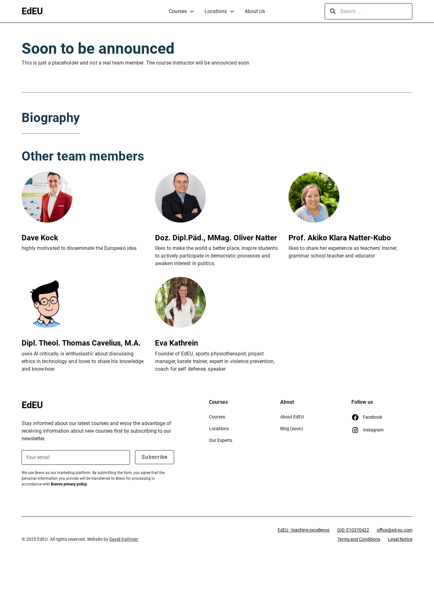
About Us (255, 11)
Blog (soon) (291, 428)
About (287, 402)
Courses (178, 11)
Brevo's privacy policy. (69, 484)
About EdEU (292, 416)
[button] (182, 11)
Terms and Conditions (358, 539)
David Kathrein (123, 539)
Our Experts (220, 440)
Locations (216, 11)
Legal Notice (400, 539)
